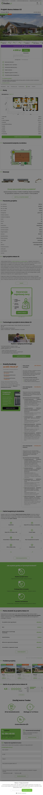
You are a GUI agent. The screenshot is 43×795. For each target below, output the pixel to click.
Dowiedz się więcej (26, 787)
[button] (21, 793)
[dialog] (21, 397)
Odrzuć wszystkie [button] (16, 790)
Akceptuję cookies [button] (27, 790)
